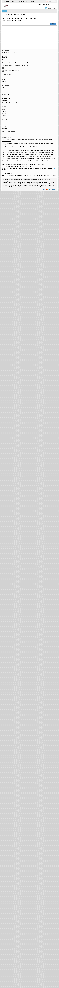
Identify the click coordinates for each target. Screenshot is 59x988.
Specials (4, 115)
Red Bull (9, 137)
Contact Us (4, 77)
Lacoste (52, 136)
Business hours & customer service (10, 102)
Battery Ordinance (6, 98)
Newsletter (4, 128)
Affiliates (4, 113)
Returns (3, 79)
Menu (5, 11)
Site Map (4, 81)
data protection (5, 94)
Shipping (4, 96)
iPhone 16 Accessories (7, 156)
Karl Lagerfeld (42, 143)
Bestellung (4, 100)
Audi (35, 136)
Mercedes (4, 137)
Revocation (4, 90)
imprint (3, 92)
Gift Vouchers (5, 111)
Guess (36, 143)
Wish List (4, 126)
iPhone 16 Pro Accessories (8, 152)
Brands (3, 109)
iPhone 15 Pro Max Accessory (8, 158)
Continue (53, 23)
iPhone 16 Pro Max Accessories (9, 150)
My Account (4, 122)
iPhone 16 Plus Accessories (8, 154)
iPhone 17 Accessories (7, 146)
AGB (3, 87)
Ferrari (38, 158)
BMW (38, 136)
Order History (5, 124)
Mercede (52, 168)
